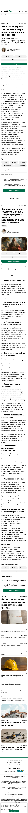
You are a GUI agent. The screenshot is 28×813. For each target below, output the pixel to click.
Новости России (4, 23)
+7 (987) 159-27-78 (13, 762)
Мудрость (4, 225)
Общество (3, 696)
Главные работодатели (14, 64)
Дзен (21, 56)
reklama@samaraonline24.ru (13, 765)
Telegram (15, 59)
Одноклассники (21, 165)
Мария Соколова (11, 231)
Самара (3, 205)
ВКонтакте (8, 165)
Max (8, 56)
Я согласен (14, 811)
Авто (2, 629)
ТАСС (9, 170)
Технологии (3, 596)
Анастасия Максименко (13, 49)
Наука (2, 635)
